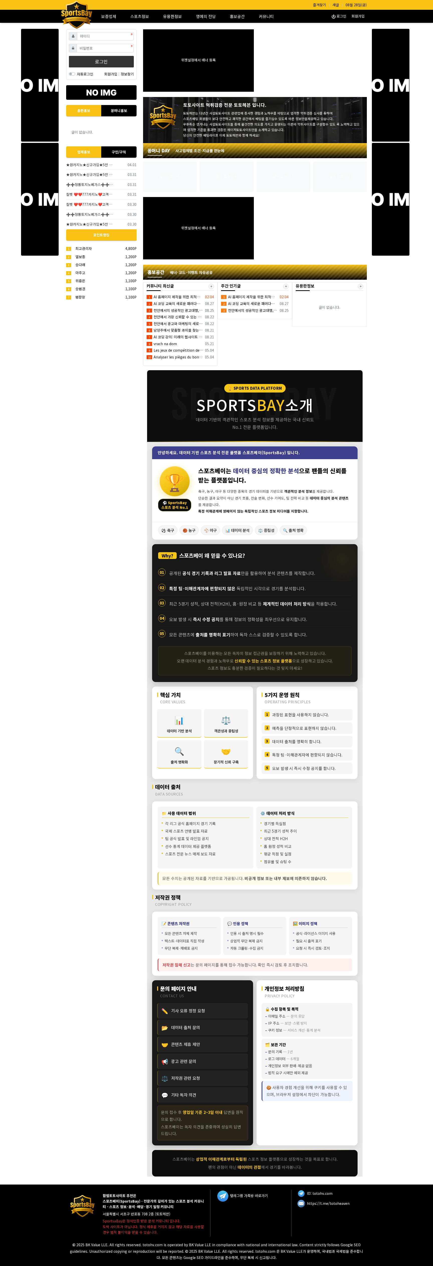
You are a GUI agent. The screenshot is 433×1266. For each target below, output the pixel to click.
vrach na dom (163, 343)
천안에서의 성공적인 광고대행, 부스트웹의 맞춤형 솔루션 (176, 310)
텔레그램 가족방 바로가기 (248, 1195)
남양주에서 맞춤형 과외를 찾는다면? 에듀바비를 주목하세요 (176, 330)
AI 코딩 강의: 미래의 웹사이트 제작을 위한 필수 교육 (176, 336)
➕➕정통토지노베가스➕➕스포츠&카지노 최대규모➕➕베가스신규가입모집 (90, 184)
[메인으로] (80, 12)
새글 (336, 4)
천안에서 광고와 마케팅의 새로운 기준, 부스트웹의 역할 (176, 323)
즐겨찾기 (319, 4)
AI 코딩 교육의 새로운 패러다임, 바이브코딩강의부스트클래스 (176, 303)
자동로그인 (85, 73)
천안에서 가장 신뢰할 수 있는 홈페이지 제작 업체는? (176, 316)
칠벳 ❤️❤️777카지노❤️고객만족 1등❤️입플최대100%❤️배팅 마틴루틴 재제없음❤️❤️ (90, 194)
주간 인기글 (231, 286)
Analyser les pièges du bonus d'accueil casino (175, 356)
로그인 (341, 16)
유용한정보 (305, 286)
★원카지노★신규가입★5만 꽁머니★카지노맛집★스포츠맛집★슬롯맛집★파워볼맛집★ (90, 164)
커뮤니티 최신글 (160, 286)
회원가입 (358, 16)
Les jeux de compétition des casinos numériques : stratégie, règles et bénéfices (176, 350)
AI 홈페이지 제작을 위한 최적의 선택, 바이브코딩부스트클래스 (176, 296)
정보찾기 (127, 73)
